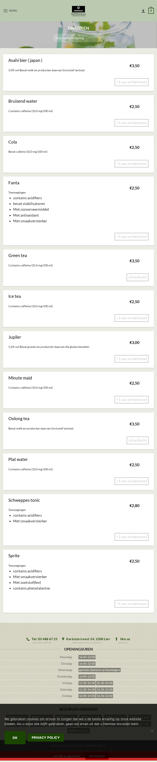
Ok (15, 738)
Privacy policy (46, 738)
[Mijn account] (143, 10)
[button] (10, 11)
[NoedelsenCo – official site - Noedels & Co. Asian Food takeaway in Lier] (79, 11)
